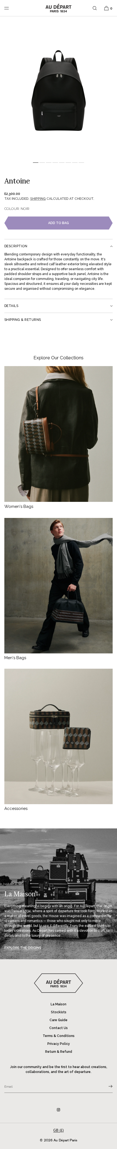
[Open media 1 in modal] (58, 90)
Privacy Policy (58, 1044)
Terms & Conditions (59, 1036)
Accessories (15, 808)
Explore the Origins (22, 948)
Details (11, 306)
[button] (94, 8)
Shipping (38, 199)
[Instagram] (58, 1110)
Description (15, 246)
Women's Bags (18, 506)
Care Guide (58, 1020)
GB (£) (58, 1130)
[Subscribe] (106, 1086)
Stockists (58, 1012)
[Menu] (10, 8)
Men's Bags (15, 657)
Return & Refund (58, 1052)
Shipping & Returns (22, 320)
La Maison (58, 1004)
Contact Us (58, 1028)
